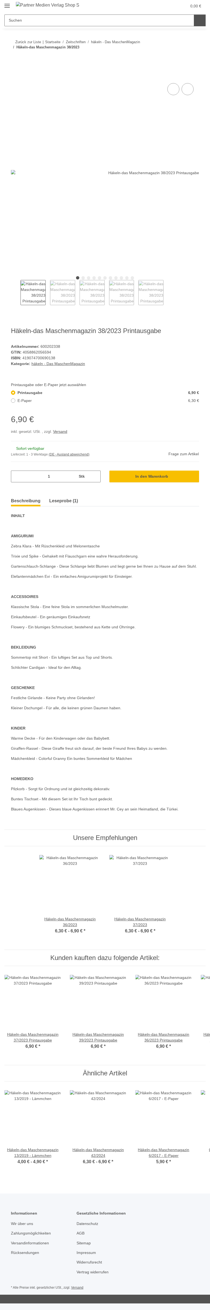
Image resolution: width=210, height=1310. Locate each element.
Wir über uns (22, 1223)
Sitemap (84, 1243)
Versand (60, 431)
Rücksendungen (25, 1252)
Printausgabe (108, 392)
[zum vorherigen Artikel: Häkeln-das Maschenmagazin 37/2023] (181, 58)
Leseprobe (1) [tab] (63, 500)
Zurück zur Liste (28, 42)
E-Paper (108, 400)
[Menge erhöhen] (94, 476)
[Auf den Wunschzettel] (188, 89)
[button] (161, 6)
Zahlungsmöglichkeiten (31, 1233)
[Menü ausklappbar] (7, 3)
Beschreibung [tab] (25, 500)
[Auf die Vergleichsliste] (173, 89)
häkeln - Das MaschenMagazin (58, 363)
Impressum (86, 1252)
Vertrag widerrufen (93, 1272)
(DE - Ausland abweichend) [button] (69, 454)
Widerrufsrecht (89, 1262)
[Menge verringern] (17, 476)
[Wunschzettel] (172, 6)
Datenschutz (87, 1223)
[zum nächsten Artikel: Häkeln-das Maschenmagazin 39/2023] (193, 58)
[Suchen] (200, 20)
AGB (80, 1233)
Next (168, 292)
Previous (16, 292)
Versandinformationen (30, 1243)
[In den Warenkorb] (15, 76)
